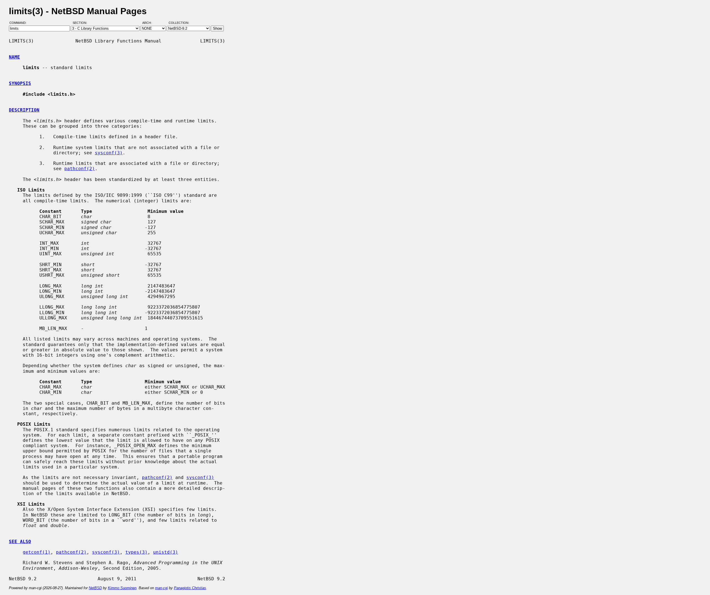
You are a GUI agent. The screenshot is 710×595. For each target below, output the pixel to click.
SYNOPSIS (20, 83)
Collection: (179, 23)
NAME (14, 57)
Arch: (149, 23)
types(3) (136, 552)
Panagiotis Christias (190, 588)
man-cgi (161, 588)
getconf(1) (36, 552)
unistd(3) (165, 552)
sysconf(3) (109, 152)
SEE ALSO (20, 541)
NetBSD (95, 588)
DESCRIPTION (24, 110)
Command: (19, 23)
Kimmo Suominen (122, 588)
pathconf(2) (79, 168)
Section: (81, 23)
